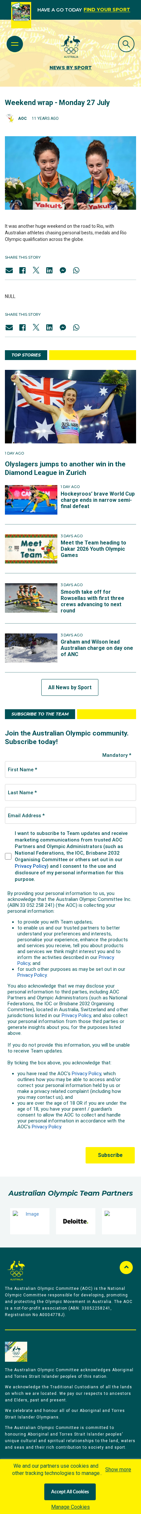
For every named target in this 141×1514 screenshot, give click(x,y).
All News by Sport (69, 687)
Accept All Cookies (70, 1492)
